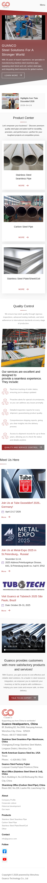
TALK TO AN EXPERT (21, 698)
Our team (6, 809)
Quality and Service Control (21, 447)
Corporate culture (9, 803)
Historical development (11, 806)
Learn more (11, 75)
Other (4, 829)
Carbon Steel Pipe (9, 822)
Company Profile (9, 800)
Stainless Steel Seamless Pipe (14, 819)
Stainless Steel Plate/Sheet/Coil (15, 826)
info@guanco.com (9, 839)
